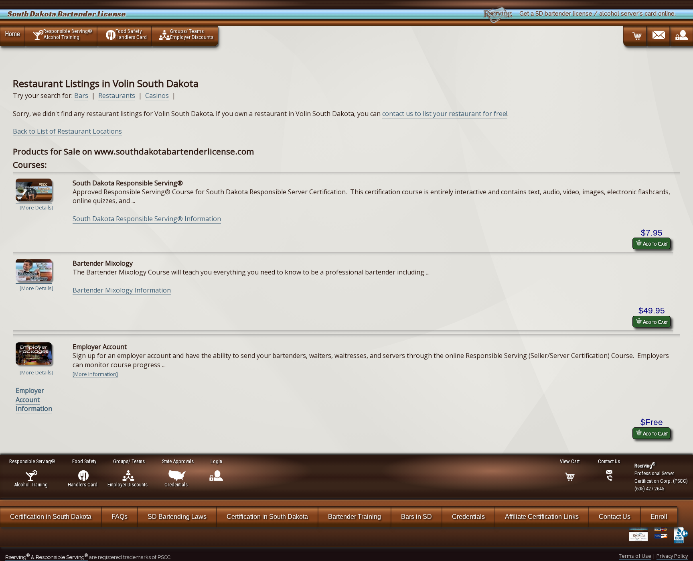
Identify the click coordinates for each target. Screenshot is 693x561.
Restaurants (116, 95)
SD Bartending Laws (177, 516)
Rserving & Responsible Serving (46, 557)
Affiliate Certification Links (542, 516)
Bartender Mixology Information (122, 290)
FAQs (119, 516)
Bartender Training (354, 516)
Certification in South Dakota (50, 516)
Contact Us (614, 516)
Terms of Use (635, 555)
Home (12, 34)
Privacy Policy (672, 555)
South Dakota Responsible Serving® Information (147, 218)
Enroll (658, 516)
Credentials (468, 516)
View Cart (570, 461)
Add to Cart (655, 243)
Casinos (157, 95)
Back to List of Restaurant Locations (67, 131)
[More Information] (95, 374)
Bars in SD (416, 516)
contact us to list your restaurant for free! (444, 113)
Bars (81, 95)
